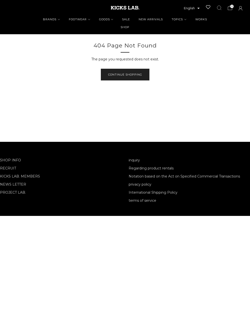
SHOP (125, 27)
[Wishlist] (208, 7)
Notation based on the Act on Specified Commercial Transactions (184, 176)
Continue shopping (125, 74)
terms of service (142, 200)
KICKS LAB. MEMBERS (20, 176)
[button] (192, 8)
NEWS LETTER (13, 184)
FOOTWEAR (78, 19)
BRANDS (49, 19)
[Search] (219, 7)
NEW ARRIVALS (151, 19)
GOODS (104, 19)
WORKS (201, 19)
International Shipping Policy (153, 192)
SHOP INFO (10, 160)
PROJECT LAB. (13, 192)
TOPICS (177, 19)
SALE (126, 19)
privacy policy (140, 184)
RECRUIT (8, 168)
